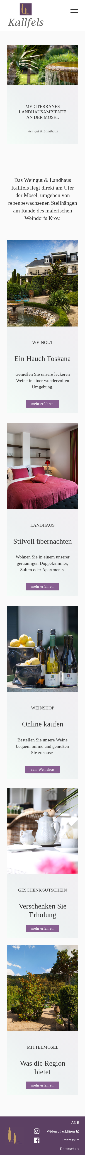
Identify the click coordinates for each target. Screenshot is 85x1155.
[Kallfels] (25, 15)
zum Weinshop (42, 769)
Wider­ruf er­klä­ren (61, 1131)
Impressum (71, 1140)
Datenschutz (70, 1149)
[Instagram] (36, 1131)
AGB (75, 1122)
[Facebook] (36, 1140)
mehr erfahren (42, 404)
